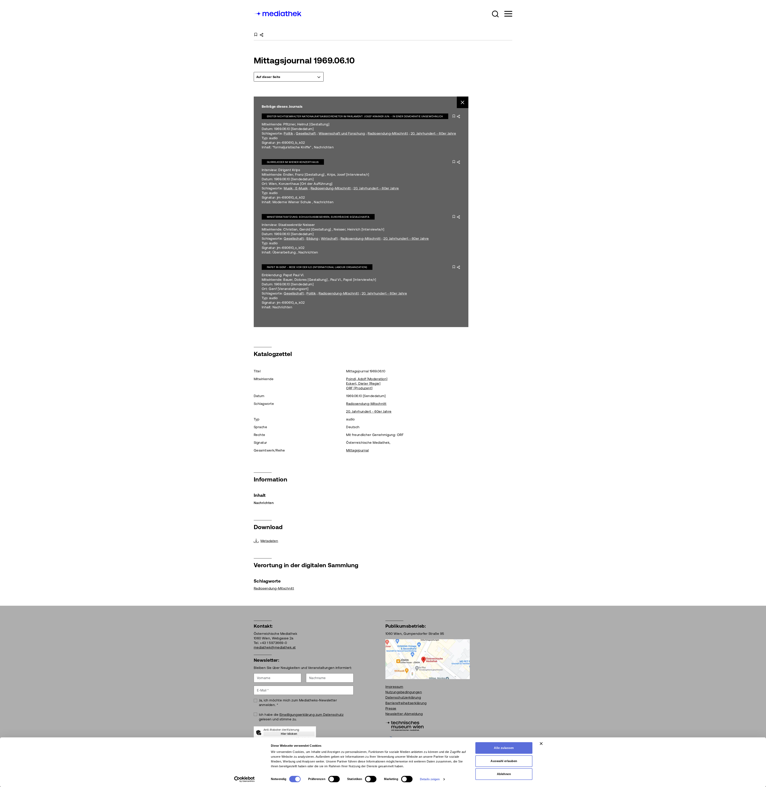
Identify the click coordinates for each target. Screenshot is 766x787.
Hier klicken (289, 733)
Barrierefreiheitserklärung (405, 703)
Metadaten (269, 541)
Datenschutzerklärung (403, 697)
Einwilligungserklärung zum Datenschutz (311, 715)
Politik (288, 133)
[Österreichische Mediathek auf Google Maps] (427, 659)
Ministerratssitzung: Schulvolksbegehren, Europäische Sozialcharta (318, 216)
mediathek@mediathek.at (275, 647)
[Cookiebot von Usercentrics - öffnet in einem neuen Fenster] (244, 779)
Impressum (394, 687)
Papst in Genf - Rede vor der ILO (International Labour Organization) (317, 267)
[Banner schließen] (541, 743)
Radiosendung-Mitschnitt (388, 133)
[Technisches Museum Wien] (404, 725)
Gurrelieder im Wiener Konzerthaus (293, 162)
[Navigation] (505, 14)
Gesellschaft (306, 133)
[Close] (463, 102)
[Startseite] (278, 13)
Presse (390, 708)
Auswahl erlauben (504, 761)
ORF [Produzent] (359, 388)
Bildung (312, 239)
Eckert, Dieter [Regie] (363, 384)
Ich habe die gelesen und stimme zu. (301, 717)
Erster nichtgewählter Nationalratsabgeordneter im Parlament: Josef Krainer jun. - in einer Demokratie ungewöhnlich (355, 116)
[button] (495, 14)
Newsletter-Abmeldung (404, 714)
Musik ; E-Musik (296, 188)
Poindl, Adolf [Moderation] (366, 379)
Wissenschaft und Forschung (342, 133)
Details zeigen (430, 779)
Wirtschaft (329, 239)
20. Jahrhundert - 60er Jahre (433, 133)
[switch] (334, 779)
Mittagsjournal (357, 450)
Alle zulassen (504, 748)
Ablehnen (504, 774)
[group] (289, 77)
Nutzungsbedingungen (403, 692)
